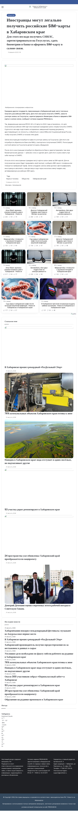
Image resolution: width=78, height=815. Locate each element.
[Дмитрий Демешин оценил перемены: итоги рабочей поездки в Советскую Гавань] (39, 584)
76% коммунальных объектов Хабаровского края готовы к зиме (38, 413)
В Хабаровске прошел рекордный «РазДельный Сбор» (33, 367)
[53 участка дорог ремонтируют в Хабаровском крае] (39, 488)
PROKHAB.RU (52, 807)
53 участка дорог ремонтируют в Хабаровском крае (32, 509)
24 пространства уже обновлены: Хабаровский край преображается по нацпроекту (32, 557)
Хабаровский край (39, 179)
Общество (11, 15)
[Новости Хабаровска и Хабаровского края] (39, 7)
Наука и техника (12, 179)
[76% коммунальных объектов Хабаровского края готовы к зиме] (39, 392)
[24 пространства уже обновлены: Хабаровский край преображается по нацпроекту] (39, 534)
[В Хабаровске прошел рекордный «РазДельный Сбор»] (39, 345)
